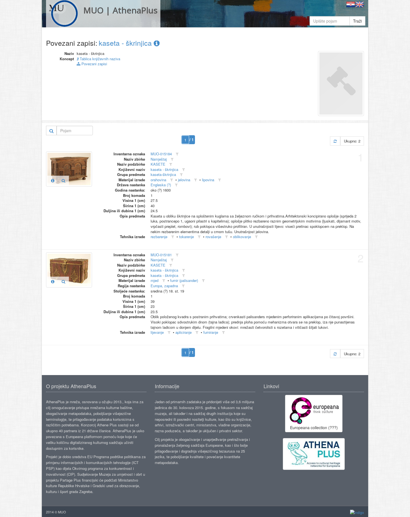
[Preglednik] (63, 180)
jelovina (184, 179)
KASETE (158, 164)
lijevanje (157, 332)
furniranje (210, 332)
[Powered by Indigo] (357, 512)
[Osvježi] (335, 141)
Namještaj (159, 159)
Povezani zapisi (93, 63)
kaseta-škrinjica (163, 174)
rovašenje (213, 236)
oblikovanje (242, 236)
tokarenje (186, 236)
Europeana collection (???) (314, 427)
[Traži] (51, 130)
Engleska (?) (161, 184)
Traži (357, 21)
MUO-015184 (161, 153)
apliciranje (183, 332)
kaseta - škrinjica (126, 43)
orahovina (158, 179)
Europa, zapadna (164, 285)
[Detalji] (52, 180)
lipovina (208, 179)
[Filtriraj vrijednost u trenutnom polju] (177, 154)
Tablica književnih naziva (99, 58)
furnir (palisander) (184, 280)
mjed (154, 280)
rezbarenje (159, 236)
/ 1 (191, 139)
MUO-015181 (161, 254)
